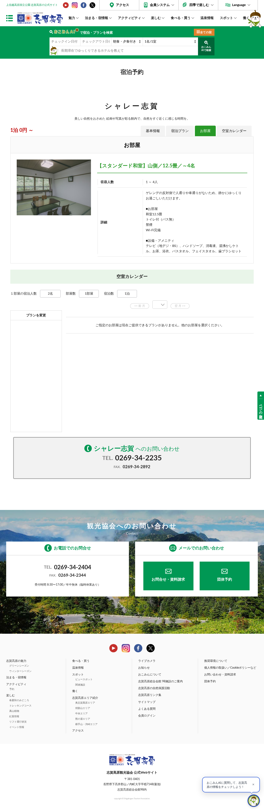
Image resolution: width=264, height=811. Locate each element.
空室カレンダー (234, 131)
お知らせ (144, 667)
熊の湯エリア (82, 719)
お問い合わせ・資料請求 (220, 674)
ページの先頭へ (260, 409)
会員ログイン (147, 715)
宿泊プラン (180, 131)
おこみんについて (149, 674)
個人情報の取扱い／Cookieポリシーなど (230, 667)
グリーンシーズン (19, 666)
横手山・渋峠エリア (86, 724)
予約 (11, 689)
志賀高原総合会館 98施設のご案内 (160, 681)
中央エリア (81, 713)
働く (246, 18)
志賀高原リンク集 (149, 695)
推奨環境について (215, 661)
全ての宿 (206, 32)
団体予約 (224, 579)
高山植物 (14, 711)
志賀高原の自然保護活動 (154, 688)
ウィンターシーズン (20, 671)
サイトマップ (147, 702)
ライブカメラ (147, 661)
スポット (226, 18)
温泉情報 (207, 18)
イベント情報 (16, 727)
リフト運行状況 (18, 721)
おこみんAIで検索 (206, 48)
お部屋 (205, 131)
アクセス (122, 5)
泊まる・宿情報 (96, 18)
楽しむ (156, 18)
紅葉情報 (14, 716)
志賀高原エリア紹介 (85, 698)
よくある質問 (147, 708)
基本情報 (153, 131)
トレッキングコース (20, 705)
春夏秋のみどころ (19, 700)
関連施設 (80, 685)
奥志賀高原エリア (85, 702)
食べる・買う (181, 18)
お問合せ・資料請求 (168, 579)
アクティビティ (129, 18)
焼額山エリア (82, 708)
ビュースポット (84, 679)
